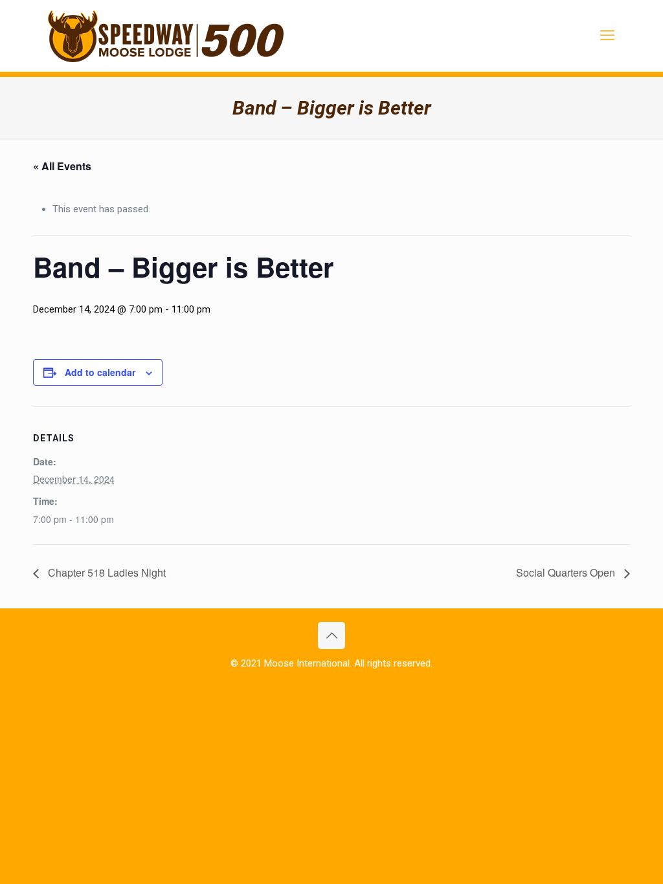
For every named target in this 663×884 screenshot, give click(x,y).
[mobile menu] (607, 36)
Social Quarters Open (567, 572)
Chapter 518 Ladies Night (105, 572)
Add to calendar (100, 372)
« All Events (62, 166)
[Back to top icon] (331, 635)
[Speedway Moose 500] (166, 35)
